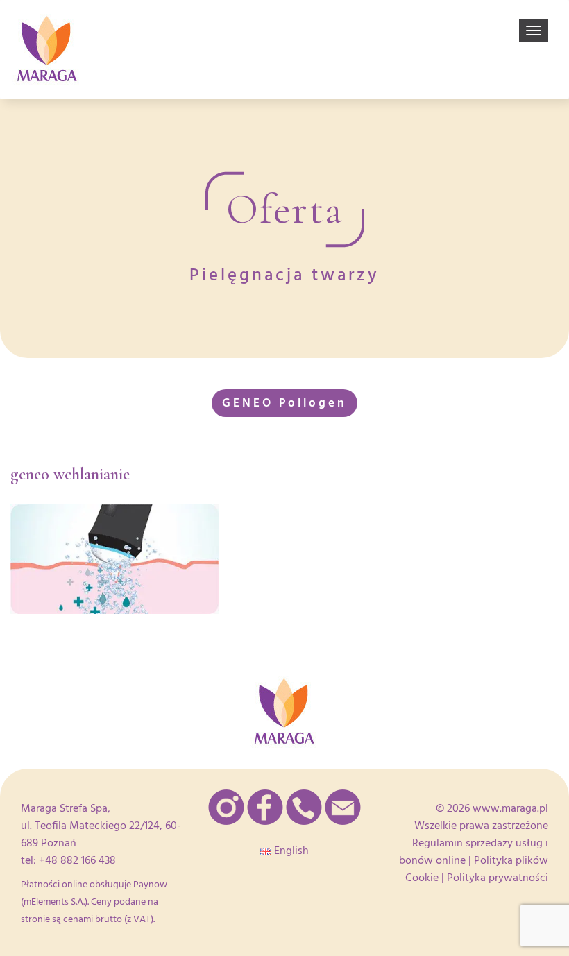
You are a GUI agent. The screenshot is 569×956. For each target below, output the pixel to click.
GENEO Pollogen (284, 403)
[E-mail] (343, 807)
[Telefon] (304, 807)
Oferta (284, 209)
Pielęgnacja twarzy (284, 275)
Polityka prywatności (497, 877)
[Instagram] (226, 807)
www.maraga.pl (510, 808)
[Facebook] (265, 807)
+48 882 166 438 (77, 860)
